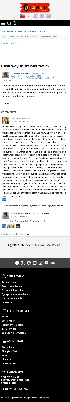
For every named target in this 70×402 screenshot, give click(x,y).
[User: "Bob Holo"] (5, 120)
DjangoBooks (4, 371)
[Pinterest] (28, 262)
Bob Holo (16, 118)
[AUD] (48, 16)
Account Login (9, 282)
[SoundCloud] (52, 262)
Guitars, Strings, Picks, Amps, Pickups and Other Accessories (38, 78)
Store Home (8, 347)
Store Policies (9, 320)
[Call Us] (35, 245)
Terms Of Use (9, 328)
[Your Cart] (9, 23)
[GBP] (35, 16)
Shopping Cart (9, 351)
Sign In (42, 31)
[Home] (35, 8)
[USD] (22, 16)
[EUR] (42, 16)
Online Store (4, 341)
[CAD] (29, 16)
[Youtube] (46, 262)
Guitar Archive (30, 31)
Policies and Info (4, 310)
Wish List (7, 355)
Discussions (7, 31)
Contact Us (8, 302)
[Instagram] (40, 262)
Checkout (7, 359)
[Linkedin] (34, 262)
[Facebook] (17, 262)
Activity (18, 31)
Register (14, 43)
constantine (17, 73)
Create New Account (13, 286)
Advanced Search (11, 363)
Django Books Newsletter (15, 294)
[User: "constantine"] (5, 75)
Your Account (4, 276)
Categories (3, 23)
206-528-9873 (21, 388)
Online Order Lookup (13, 298)
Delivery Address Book (14, 290)
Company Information (14, 332)
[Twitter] (23, 262)
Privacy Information (13, 324)
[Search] (15, 23)
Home (5, 316)
